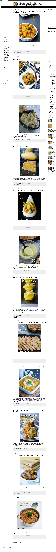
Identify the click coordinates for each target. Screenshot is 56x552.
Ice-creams (5, 61)
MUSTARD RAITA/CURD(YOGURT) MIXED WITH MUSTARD (27, 234)
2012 (49, 115)
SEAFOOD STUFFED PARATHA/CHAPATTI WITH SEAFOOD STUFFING (29, 322)
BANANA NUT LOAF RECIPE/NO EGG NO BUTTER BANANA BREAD (52, 148)
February (50, 112)
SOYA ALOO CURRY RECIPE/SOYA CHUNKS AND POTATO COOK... (52, 73)
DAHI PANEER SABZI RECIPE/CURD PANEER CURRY (52, 143)
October (50, 66)
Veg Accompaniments (18, 52)
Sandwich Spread (6, 71)
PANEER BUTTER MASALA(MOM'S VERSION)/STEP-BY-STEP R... (52, 98)
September (50, 67)
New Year (5, 65)
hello (4, 59)
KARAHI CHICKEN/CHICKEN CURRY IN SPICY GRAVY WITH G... (52, 76)
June (50, 68)
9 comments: (15, 494)
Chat (16, 228)
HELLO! (53, 124)
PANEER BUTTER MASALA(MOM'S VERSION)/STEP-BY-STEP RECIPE (29, 366)
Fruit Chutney (5, 58)
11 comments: (15, 450)
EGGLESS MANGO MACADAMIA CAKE (22, 146)
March (50, 111)
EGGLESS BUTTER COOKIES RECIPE (53, 157)
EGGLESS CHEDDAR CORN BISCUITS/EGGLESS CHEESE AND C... (52, 102)
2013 (49, 65)
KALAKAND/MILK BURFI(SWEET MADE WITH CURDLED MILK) (52, 121)
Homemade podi (6, 60)
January (50, 113)
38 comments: (15, 317)
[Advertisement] (6, 22)
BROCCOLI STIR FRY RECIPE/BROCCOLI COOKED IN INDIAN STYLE (52, 131)
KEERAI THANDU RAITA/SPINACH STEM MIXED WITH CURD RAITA (29, 103)
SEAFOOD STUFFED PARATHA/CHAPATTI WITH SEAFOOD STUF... (52, 95)
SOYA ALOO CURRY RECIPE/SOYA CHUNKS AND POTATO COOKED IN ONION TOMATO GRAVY (52, 136)
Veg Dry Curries (6, 79)
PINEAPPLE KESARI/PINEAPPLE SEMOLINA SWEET (25, 277)
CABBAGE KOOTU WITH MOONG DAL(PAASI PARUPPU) (54, 153)
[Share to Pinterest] (29, 51)
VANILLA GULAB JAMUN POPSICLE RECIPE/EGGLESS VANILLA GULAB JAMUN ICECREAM (52, 169)
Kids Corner (5, 63)
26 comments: (15, 405)
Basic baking (17, 184)
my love (5, 64)
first (4, 56)
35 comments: (15, 141)
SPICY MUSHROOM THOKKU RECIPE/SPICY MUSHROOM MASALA (28, 455)
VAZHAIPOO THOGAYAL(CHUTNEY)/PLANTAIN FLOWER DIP (27, 499)
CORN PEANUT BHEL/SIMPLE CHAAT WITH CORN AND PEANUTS (28, 190)
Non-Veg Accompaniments (19, 97)
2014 (49, 64)
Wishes (5, 81)
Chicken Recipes (6, 47)
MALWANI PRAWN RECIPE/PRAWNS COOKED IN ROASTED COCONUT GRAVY (52, 163)
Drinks (5, 51)
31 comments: (15, 53)
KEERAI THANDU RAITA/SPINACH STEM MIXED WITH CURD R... (52, 80)
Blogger (34, 549)
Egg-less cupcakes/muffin (7, 52)
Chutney (5, 48)
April (50, 71)
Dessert (5, 49)
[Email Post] (24, 139)
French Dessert (6, 57)
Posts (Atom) (19, 542)
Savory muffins (6, 72)
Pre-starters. (18, 228)
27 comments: (15, 272)
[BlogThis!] (27, 51)
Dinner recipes (6, 50)
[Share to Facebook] (28, 51)
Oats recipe (5, 68)
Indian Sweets (5, 62)
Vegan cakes (5, 80)
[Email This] (26, 51)
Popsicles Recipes (6, 69)
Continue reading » (15, 93)
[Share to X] (27, 51)
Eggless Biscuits (21, 449)
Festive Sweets (17, 316)
